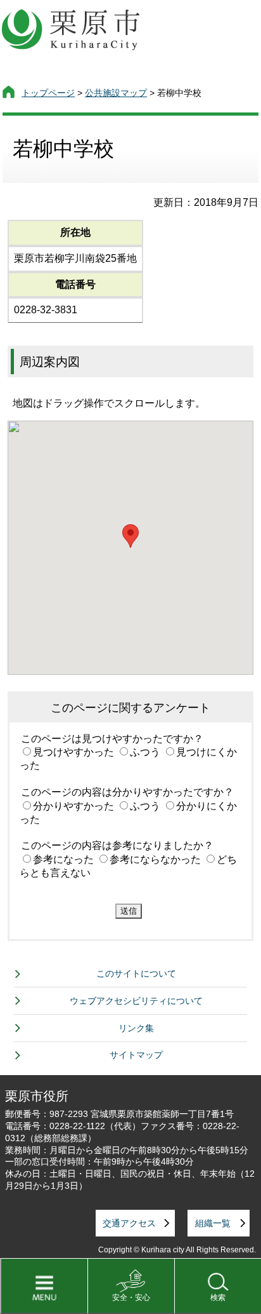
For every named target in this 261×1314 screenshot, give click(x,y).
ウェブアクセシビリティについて (136, 1001)
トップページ (48, 93)
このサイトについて (136, 973)
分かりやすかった (73, 806)
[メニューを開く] (43, 1286)
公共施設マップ (116, 93)
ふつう (145, 752)
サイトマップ (136, 1055)
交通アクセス (129, 1223)
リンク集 (136, 1028)
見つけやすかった (73, 752)
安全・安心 (131, 1297)
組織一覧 (213, 1223)
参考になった (63, 859)
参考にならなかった (155, 859)
